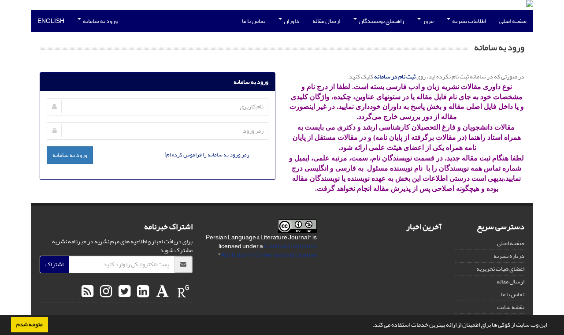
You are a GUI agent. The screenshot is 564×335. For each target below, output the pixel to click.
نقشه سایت (510, 307)
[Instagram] (105, 292)
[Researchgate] (182, 292)
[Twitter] (123, 292)
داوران (291, 21)
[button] (370, 325)
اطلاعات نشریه (468, 21)
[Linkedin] (142, 292)
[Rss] (87, 292)
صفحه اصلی (513, 21)
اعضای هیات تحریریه (500, 269)
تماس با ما (253, 21)
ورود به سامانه (100, 21)
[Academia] (161, 292)
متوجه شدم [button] (29, 324)
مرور (428, 21)
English (50, 21)
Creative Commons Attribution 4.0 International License (269, 250)
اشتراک (54, 264)
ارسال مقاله (326, 21)
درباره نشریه (509, 256)
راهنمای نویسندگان (381, 21)
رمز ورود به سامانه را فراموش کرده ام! (206, 154)
